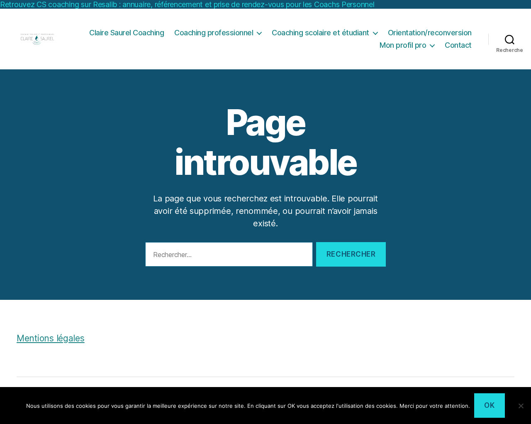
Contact (458, 45)
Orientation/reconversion (430, 32)
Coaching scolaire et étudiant (320, 32)
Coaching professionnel (213, 32)
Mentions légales (51, 338)
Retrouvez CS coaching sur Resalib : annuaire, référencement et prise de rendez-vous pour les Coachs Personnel (187, 4)
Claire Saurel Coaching (126, 32)
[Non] (520, 406)
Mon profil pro (403, 45)
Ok (489, 405)
